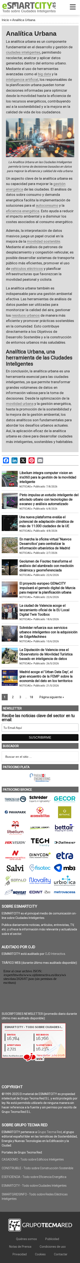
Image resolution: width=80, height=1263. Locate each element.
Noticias (25, 486)
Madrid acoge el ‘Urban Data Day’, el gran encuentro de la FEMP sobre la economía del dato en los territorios (46, 676)
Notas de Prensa (20, 1246)
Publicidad (52, 1239)
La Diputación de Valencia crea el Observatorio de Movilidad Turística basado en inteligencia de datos (46, 654)
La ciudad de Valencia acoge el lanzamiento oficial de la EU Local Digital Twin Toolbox (44, 610)
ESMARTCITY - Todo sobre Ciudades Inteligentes (34, 1185)
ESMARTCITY (29, 7)
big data (44, 74)
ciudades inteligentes (23, 52)
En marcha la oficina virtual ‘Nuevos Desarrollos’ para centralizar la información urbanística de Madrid (45, 543)
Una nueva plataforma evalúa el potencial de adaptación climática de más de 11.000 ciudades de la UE (46, 521)
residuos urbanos (26, 315)
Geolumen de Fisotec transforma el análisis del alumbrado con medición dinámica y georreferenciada (46, 565)
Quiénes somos (26, 1239)
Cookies (40, 1254)
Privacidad (20, 1254)
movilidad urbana (19, 404)
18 (31, 697)
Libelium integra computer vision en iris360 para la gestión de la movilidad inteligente (47, 477)
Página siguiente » (51, 697)
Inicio (5, 20)
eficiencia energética (22, 211)
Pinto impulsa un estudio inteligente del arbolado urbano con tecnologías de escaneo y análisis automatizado (49, 499)
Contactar (60, 1254)
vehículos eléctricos (27, 268)
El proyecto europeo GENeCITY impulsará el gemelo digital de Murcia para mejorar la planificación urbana (47, 587)
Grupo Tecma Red (50, 1132)
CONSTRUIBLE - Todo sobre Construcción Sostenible (37, 1168)
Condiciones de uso (53, 1246)
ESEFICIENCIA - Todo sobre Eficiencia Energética (34, 1177)
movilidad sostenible (43, 241)
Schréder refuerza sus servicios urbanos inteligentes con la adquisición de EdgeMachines (48, 632)
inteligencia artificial (22, 79)
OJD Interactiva (55, 953)
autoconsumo (47, 205)
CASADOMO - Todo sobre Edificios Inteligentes (33, 1159)
